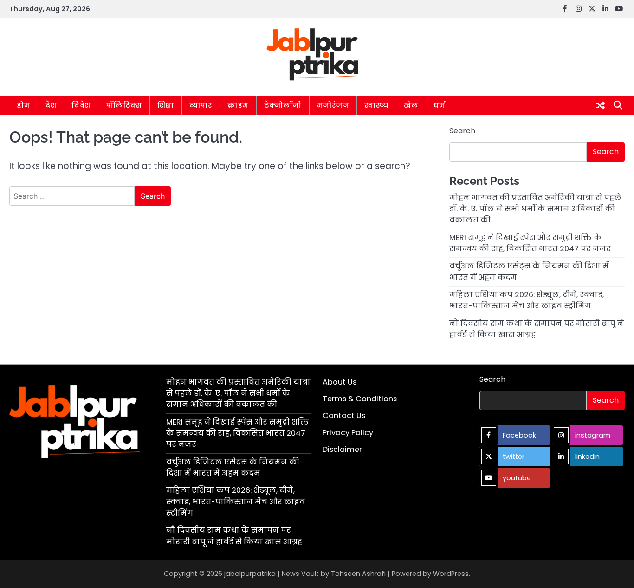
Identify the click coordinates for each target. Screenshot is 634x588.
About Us (339, 382)
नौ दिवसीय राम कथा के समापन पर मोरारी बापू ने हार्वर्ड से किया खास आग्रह (234, 536)
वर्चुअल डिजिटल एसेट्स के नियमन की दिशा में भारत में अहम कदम (232, 467)
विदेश (81, 105)
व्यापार (201, 105)
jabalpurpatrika (250, 573)
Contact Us (344, 415)
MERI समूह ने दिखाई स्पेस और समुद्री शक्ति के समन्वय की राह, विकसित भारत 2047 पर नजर (530, 243)
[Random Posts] (600, 105)
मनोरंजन (333, 105)
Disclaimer (342, 449)
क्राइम (238, 105)
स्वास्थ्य (376, 105)
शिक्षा (165, 105)
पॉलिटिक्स (124, 105)
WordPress (451, 573)
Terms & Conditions (360, 398)
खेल (411, 105)
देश (50, 105)
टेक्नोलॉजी (283, 105)
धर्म (439, 105)
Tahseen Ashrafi (358, 573)
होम (23, 105)
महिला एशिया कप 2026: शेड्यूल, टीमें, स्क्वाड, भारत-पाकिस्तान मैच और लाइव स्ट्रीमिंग (526, 300)
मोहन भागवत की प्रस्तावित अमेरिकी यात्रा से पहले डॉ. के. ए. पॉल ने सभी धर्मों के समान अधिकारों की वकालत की (535, 209)
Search (462, 130)
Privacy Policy (348, 432)
